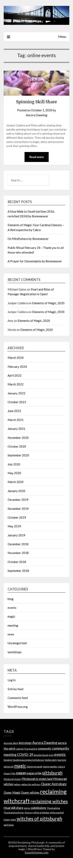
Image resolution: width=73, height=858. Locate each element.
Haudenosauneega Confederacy (28, 760)
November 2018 (18, 553)
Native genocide (34, 766)
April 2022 (14, 375)
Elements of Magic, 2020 (48, 303)
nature (61, 766)
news (11, 634)
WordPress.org (18, 706)
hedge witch (51, 760)
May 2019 (14, 526)
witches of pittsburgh (39, 818)
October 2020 (17, 446)
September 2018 (18, 570)
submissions (38, 807)
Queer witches (30, 792)
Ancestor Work (11, 743)
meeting (13, 625)
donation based (41, 755)
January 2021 (16, 428)
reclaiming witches (49, 801)
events (12, 607)
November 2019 (18, 508)
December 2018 (18, 544)
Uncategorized (17, 643)
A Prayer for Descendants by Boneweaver (35, 261)
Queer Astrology (54, 784)
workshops (15, 652)
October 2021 (17, 402)
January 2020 (16, 491)
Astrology (25, 743)
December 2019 (18, 499)
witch (13, 819)
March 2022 (16, 384)
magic (11, 616)
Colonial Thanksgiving (26, 748)
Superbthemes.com (36, 852)
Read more (36, 157)
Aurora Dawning (36, 115)
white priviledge (41, 812)
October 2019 (17, 517)
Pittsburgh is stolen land (37, 779)
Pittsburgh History (12, 779)
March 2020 (16, 482)
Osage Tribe (10, 773)
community (45, 748)
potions (17, 784)
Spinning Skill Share (36, 101)
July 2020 (14, 464)
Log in (12, 680)
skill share (17, 807)
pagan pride (34, 773)
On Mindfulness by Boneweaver (28, 238)
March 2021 (16, 420)
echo (51, 755)
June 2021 (14, 411)
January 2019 (16, 535)
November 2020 (18, 437)
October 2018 (17, 562)
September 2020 (18, 455)
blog (10, 599)
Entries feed (15, 689)
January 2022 (16, 393)
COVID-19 (25, 755)
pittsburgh (52, 772)
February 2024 (17, 366)
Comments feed (18, 698)
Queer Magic (12, 792)
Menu (62, 36)
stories (27, 808)
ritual (7, 807)
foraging (8, 760)
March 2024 (16, 357)
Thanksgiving (53, 808)
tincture (29, 812)
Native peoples (50, 766)
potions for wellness (30, 784)
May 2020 (14, 473)
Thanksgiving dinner (14, 812)
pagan (21, 772)
